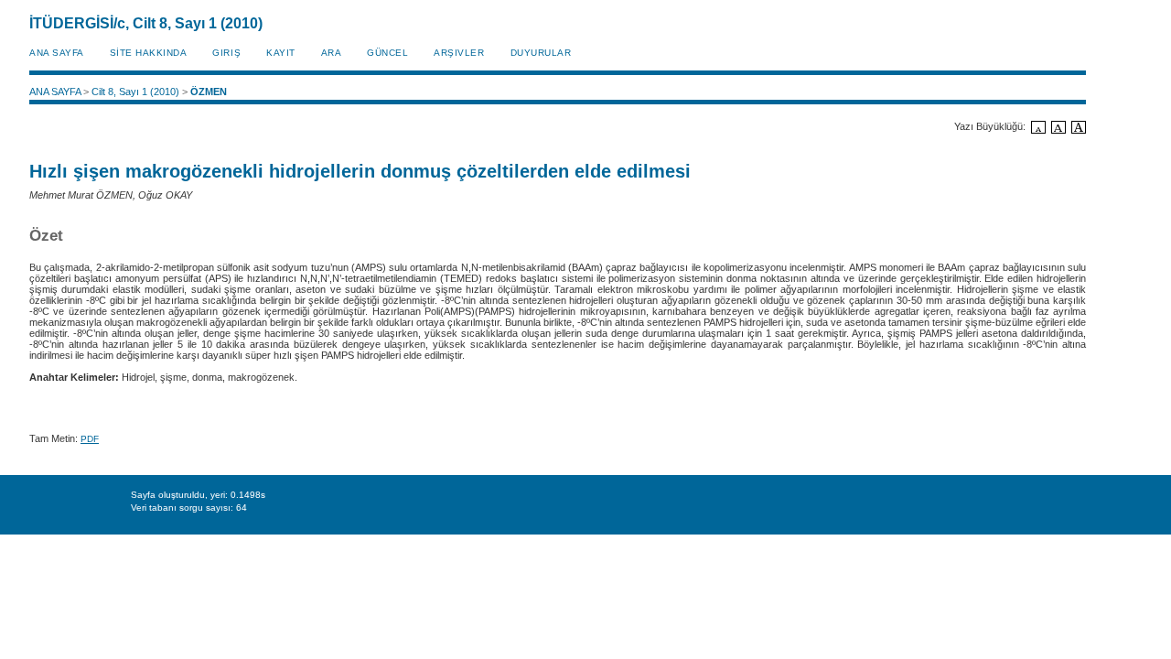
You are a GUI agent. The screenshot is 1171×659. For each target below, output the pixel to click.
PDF (90, 439)
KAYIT (280, 53)
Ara (331, 53)
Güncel (387, 53)
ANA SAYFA (56, 53)
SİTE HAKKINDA (149, 53)
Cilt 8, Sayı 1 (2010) (135, 91)
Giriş (226, 53)
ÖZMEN (208, 91)
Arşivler (459, 53)
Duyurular (541, 53)
